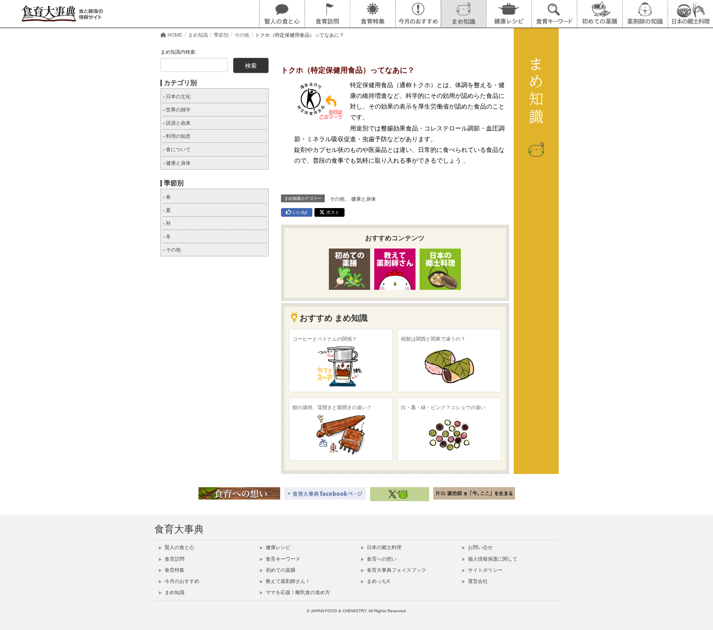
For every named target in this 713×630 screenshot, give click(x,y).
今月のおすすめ (181, 581)
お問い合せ (480, 547)
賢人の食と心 (178, 547)
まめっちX (378, 581)
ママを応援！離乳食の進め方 (297, 592)
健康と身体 (363, 199)
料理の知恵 (178, 136)
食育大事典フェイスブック (396, 570)
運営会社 (477, 581)
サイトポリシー (485, 570)
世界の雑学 (178, 110)
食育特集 (173, 570)
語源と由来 (178, 123)
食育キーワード (282, 559)
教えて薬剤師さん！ (287, 581)
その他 (337, 199)
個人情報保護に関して (492, 559)
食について (178, 149)
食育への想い (381, 559)
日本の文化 (178, 96)
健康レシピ (277, 547)
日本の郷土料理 (383, 547)
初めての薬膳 (279, 570)
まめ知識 (173, 592)
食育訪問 (173, 559)
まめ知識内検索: (178, 52)
